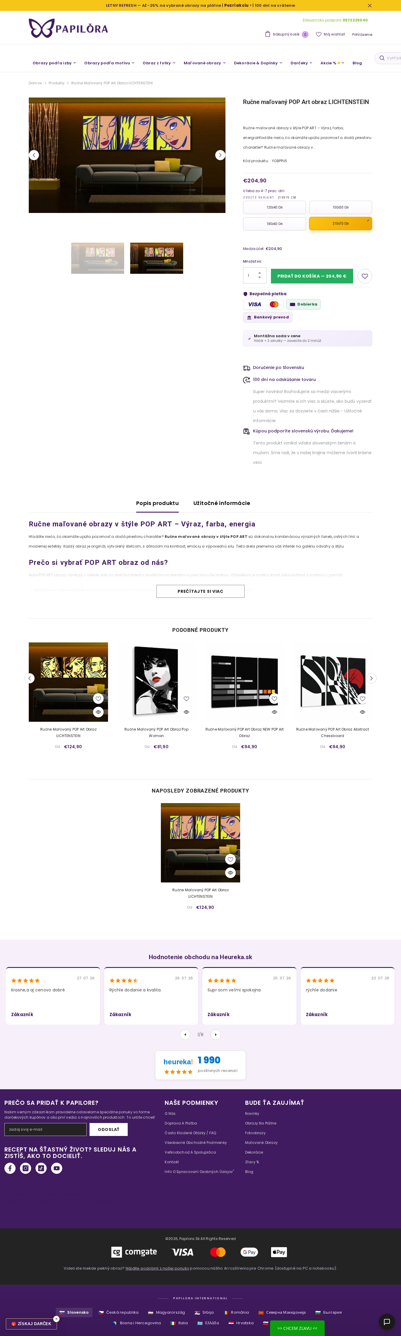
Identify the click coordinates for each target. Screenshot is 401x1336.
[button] (34, 155)
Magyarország (166, 1313)
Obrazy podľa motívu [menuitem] (107, 63)
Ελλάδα (208, 1323)
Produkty (57, 82)
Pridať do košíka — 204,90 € (312, 276)
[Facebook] (10, 1168)
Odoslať (108, 1129)
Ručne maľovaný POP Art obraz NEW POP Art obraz (244, 732)
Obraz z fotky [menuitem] (157, 63)
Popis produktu (157, 503)
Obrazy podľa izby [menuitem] (52, 63)
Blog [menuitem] (357, 63)
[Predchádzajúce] (185, 1034)
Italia (179, 1323)
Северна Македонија (282, 1313)
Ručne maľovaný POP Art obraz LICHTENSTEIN (68, 732)
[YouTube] (56, 1168)
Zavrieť (369, 5)
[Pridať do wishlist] (365, 276)
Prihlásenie (362, 34)
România (236, 1313)
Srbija (204, 1313)
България (328, 1313)
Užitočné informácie (221, 503)
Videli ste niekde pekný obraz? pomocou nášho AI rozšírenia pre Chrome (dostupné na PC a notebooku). (200, 1268)
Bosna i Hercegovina (136, 1323)
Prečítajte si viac (200, 591)
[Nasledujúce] (215, 1034)
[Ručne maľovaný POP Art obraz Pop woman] (156, 682)
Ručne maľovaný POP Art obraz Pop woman (156, 732)
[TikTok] (41, 1168)
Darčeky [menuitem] (299, 63)
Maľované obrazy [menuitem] (202, 63)
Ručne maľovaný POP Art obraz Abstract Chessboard (332, 732)
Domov (35, 82)
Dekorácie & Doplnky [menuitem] (256, 63)
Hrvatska (241, 1323)
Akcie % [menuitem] (328, 63)
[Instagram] (25, 1168)
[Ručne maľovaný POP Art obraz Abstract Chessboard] (332, 682)
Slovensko (74, 1313)
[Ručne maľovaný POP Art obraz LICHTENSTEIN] (68, 682)
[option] (127, 155)
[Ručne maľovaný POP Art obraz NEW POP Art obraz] (244, 682)
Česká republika (118, 1313)
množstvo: (252, 261)
